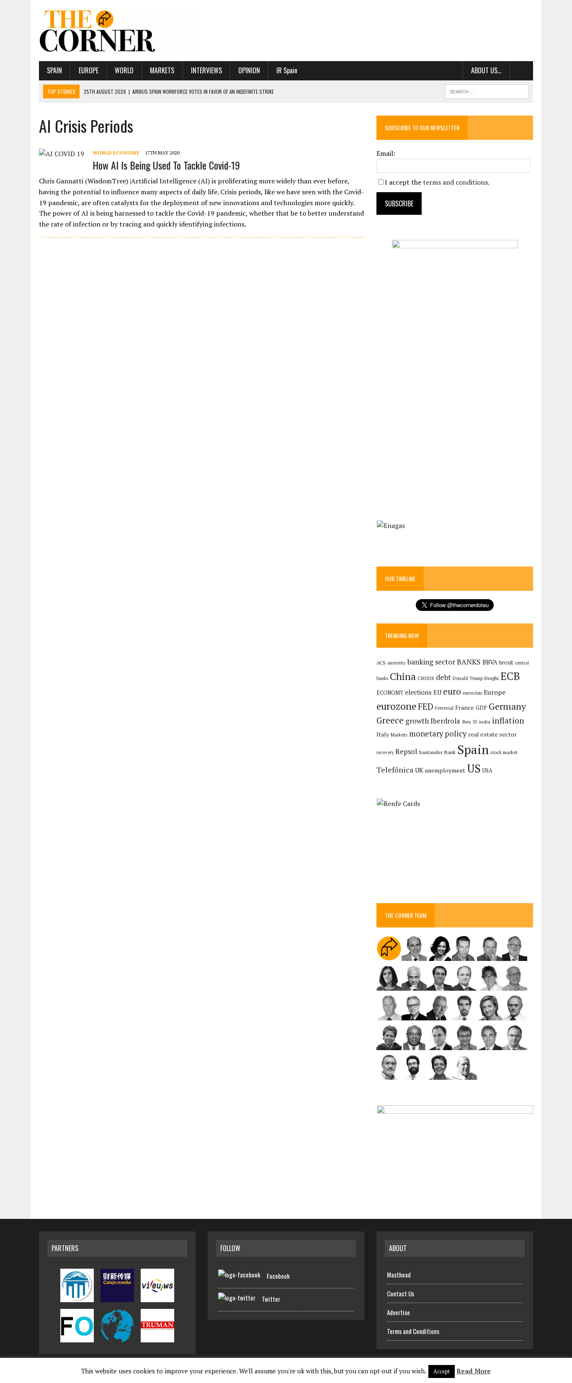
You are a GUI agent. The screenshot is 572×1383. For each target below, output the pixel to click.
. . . (521, 70)
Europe (88, 70)
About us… (486, 70)
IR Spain (286, 70)
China (403, 676)
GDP (481, 707)
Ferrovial (444, 708)
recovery (385, 752)
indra (484, 722)
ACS (381, 662)
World (124, 70)
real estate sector (492, 734)
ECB (510, 676)
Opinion (249, 70)
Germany (507, 706)
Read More (473, 1371)
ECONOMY (389, 692)
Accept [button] (441, 1371)
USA (487, 770)
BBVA (489, 662)
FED (425, 706)
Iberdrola (445, 721)
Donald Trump (468, 678)
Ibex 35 (469, 722)
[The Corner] (117, 30)
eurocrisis (472, 693)
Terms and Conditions (413, 1331)
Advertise (398, 1312)
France (464, 707)
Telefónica (394, 770)
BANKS (469, 662)
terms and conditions (455, 182)
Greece (390, 720)
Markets (162, 70)
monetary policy (437, 734)
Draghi (491, 678)
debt (443, 677)
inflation (508, 720)
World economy (116, 152)
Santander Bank (437, 752)
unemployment (445, 770)
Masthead (399, 1274)
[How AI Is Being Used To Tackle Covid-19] (61, 153)
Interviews (206, 70)
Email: (385, 153)
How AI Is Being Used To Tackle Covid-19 (166, 165)
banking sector (431, 662)
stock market (504, 752)
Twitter (271, 1298)
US (474, 768)
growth (417, 721)
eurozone (396, 706)
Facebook (278, 1275)
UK (419, 770)
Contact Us (400, 1293)
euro (452, 691)
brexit (506, 662)
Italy (382, 734)
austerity (396, 662)
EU (437, 692)
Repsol (406, 751)
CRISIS (425, 678)
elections (418, 692)
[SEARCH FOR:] (487, 90)
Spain (54, 70)
